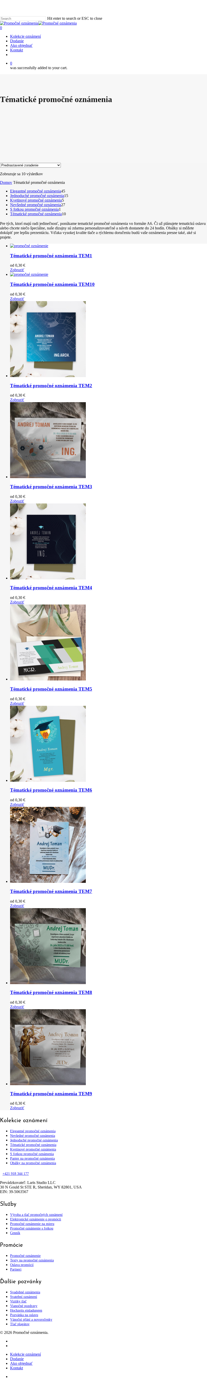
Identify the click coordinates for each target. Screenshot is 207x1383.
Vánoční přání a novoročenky (31, 1319)
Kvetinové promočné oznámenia (33, 1149)
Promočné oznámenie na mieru (32, 1224)
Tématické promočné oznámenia (33, 1145)
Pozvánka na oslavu (24, 1315)
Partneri (15, 1269)
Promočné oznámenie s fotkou (31, 1228)
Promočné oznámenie (25, 1256)
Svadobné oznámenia (25, 1292)
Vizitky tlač (18, 1301)
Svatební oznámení (23, 1297)
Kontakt (16, 1368)
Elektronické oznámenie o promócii (35, 1219)
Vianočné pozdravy (23, 1306)
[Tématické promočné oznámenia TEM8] (48, 983)
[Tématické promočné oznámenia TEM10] (29, 274)
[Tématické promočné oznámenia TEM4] (48, 578)
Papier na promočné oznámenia (32, 1158)
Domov (6, 182)
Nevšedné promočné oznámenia (32, 1136)
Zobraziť (17, 270)
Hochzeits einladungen (26, 1310)
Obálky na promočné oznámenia (33, 1163)
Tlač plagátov (20, 1324)
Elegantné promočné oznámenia (33, 1131)
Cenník (15, 1233)
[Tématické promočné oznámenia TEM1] (29, 246)
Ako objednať (21, 1363)
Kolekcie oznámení (25, 1354)
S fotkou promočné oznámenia (32, 1154)
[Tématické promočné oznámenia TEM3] (48, 477)
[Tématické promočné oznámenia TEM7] (48, 881)
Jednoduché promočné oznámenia (34, 1140)
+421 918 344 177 (16, 1174)
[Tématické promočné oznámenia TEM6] (48, 780)
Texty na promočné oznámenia (32, 1260)
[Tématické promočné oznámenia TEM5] (48, 679)
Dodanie (17, 1359)
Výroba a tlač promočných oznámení (36, 1215)
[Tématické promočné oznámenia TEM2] (48, 376)
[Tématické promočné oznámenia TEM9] (48, 1084)
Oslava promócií (22, 1265)
